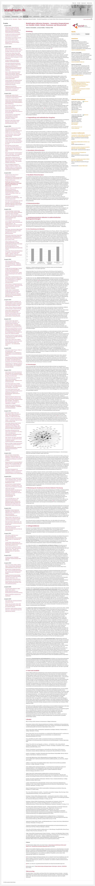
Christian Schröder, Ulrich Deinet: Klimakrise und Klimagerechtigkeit (12, 61)
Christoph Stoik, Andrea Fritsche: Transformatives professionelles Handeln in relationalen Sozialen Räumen (13, 96)
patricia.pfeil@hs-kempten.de (77, 75)
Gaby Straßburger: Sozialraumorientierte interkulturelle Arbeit (13, 601)
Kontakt (78, 3)
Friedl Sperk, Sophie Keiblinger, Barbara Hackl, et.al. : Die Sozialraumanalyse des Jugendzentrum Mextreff (13, 610)
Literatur (42, 16)
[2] (44, 108)
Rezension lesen (74, 110)
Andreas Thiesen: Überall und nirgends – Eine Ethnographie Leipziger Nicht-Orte (13, 308)
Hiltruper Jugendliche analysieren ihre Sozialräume (13, 595)
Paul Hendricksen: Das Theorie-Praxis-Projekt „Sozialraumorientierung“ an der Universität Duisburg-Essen (13, 582)
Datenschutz (89, 3)
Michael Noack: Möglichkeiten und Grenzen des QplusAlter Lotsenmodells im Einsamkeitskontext (13, 111)
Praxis (30, 16)
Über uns (74, 3)
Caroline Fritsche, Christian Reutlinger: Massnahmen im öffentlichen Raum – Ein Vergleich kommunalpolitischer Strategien (13, 485)
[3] (38, 280)
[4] (57, 415)
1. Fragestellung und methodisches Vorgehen (80, 82)
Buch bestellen (74, 112)
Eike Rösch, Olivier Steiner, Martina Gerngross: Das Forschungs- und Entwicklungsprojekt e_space (12, 122)
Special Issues (36, 16)
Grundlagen (7, 16)
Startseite (15, 19)
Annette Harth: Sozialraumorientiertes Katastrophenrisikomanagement (12, 35)
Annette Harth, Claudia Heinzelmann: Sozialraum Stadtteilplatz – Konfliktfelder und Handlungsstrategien (13, 406)
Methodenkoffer (15, 16)
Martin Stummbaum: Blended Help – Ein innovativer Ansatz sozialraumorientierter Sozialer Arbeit (13, 523)
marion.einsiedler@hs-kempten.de (78, 49)
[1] (51, 48)
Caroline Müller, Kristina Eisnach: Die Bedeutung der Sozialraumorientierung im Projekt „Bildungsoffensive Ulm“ (13, 544)
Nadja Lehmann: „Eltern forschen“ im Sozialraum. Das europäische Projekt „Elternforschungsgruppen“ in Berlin (12, 518)
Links (47, 16)
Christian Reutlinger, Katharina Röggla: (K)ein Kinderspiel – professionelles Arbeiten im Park (13, 135)
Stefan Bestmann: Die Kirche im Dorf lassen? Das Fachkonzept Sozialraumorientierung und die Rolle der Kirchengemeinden (13, 528)
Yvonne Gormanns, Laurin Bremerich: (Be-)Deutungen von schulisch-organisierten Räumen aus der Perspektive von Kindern (12, 116)
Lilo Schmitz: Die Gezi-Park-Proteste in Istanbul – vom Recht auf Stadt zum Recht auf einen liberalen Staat (13, 420)
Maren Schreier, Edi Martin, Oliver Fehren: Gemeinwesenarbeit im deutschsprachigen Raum (13, 107)
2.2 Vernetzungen (75, 87)
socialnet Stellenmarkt (78, 133)
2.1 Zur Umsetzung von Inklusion (79, 86)
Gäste (21, 16)
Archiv (51, 16)
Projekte (25, 16)
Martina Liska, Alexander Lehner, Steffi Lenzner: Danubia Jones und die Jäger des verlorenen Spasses (13, 605)
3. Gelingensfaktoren (75, 91)
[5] (53, 500)
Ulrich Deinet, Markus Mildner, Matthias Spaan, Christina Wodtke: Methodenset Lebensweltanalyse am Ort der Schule (13, 566)
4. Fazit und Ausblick (75, 92)
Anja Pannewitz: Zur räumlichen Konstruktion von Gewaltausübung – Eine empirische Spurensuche (13, 198)
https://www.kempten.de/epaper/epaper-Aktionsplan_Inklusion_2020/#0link (51, 866)
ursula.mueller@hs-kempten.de (77, 61)
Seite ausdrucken (87, 19)
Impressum (83, 3)
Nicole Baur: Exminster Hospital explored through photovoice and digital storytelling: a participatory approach (13, 336)
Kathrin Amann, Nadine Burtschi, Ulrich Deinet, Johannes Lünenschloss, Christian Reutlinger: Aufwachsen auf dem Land (13, 50)
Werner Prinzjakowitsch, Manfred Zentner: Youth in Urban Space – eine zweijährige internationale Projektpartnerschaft (13, 154)
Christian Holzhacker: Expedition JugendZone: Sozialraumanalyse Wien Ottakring (13, 558)
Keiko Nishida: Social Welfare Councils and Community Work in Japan (13, 38)
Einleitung (73, 80)
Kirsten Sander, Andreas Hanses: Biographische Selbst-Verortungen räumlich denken (12, 42)
